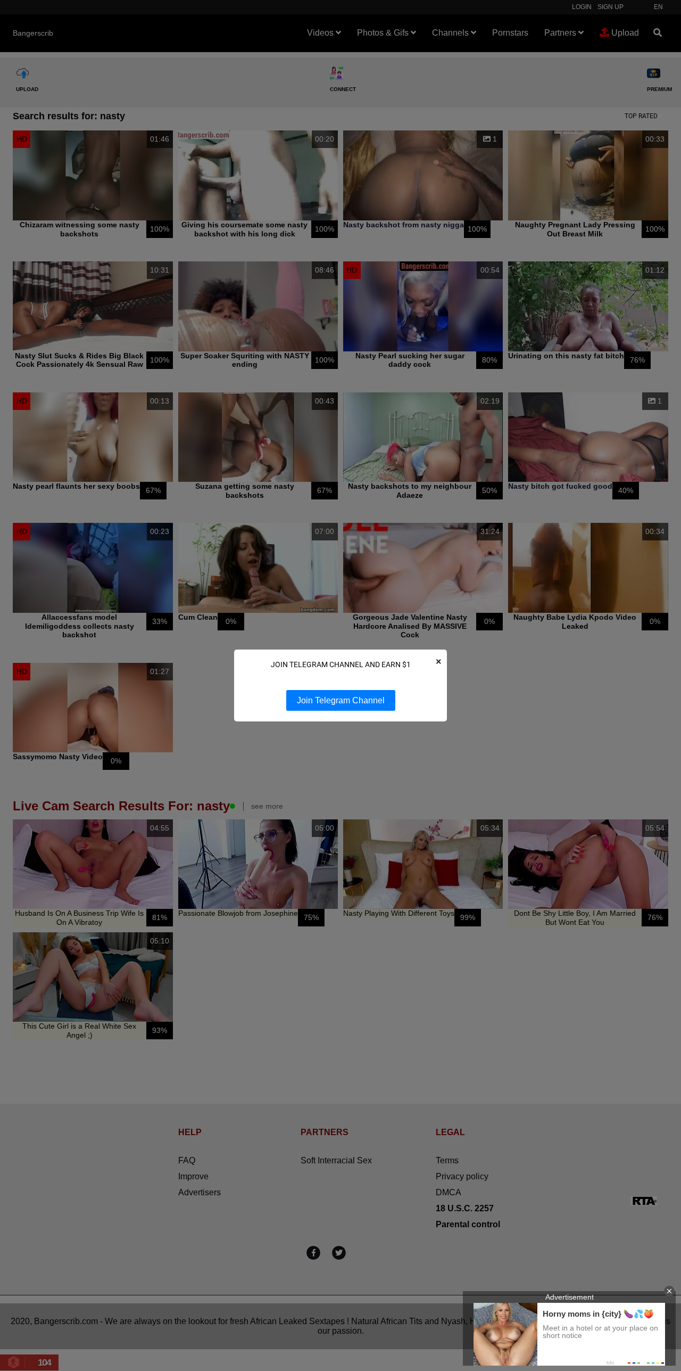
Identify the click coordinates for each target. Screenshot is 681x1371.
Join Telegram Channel (341, 700)
